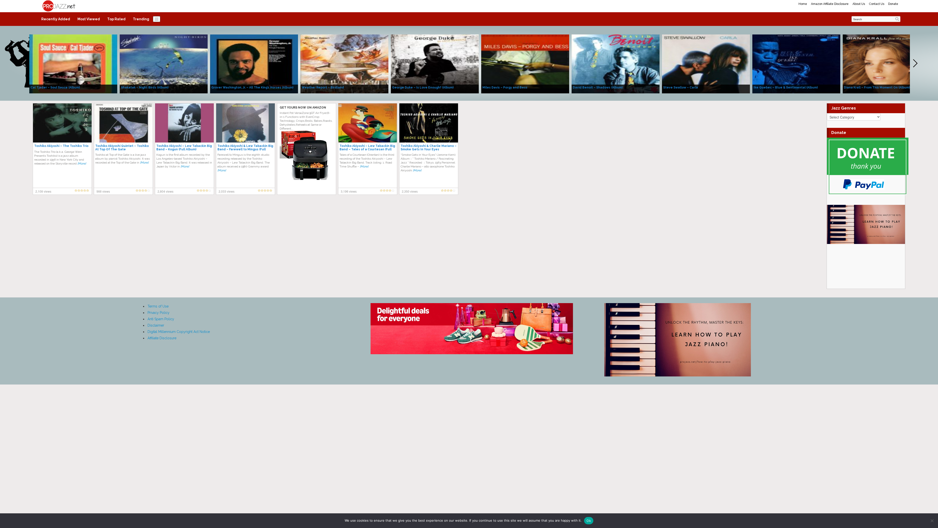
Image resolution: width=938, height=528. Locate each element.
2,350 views (410, 191)
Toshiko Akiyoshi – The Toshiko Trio (61, 146)
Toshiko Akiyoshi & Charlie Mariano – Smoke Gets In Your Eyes (429, 147)
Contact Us (876, 4)
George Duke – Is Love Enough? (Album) (423, 87)
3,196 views (349, 191)
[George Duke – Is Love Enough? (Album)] (435, 64)
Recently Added (55, 19)
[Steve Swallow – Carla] (706, 64)
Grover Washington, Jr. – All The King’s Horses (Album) (252, 87)
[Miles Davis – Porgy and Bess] (525, 64)
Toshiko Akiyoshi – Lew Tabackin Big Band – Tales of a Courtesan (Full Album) (367, 149)
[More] (81, 163)
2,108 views (43, 191)
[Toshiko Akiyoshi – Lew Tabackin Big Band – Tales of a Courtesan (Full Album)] (367, 122)
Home (803, 4)
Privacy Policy (159, 313)
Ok (588, 521)
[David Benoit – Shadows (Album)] (616, 64)
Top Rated (116, 19)
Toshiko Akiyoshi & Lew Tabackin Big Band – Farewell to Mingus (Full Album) (245, 149)
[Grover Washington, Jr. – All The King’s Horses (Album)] (254, 64)
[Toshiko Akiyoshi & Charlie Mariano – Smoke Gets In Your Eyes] (428, 122)
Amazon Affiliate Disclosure (830, 4)
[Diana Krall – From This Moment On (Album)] (887, 64)
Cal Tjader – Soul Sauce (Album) (55, 87)
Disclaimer (156, 325)
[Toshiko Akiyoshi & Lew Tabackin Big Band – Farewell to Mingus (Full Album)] (245, 122)
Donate (893, 4)
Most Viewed (88, 19)
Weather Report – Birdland (323, 87)
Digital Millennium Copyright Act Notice (179, 332)
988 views (103, 191)
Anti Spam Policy (161, 319)
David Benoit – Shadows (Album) (598, 87)
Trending (141, 19)
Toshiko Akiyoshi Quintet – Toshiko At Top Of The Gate (122, 147)
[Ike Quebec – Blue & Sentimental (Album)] (796, 64)
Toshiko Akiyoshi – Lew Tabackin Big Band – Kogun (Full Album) (184, 147)
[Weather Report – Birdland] (344, 64)
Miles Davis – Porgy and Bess (504, 87)
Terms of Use (158, 306)
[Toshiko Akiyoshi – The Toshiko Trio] (62, 122)
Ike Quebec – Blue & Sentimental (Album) (786, 87)
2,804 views (165, 191)
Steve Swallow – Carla (680, 87)
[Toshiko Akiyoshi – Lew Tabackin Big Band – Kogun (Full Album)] (184, 122)
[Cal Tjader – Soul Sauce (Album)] (73, 64)
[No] (931, 520)
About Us (859, 4)
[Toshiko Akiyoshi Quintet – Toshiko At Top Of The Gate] (123, 122)
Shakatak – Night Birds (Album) (145, 87)
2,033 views (226, 191)
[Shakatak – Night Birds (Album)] (164, 64)
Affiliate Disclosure (162, 338)
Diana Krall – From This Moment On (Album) (877, 87)
